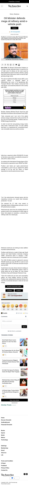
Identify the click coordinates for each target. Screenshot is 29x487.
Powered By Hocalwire (5, 483)
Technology (4, 439)
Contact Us (4, 470)
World (2, 435)
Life (2, 455)
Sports (3, 433)
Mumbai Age (4, 448)
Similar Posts (6, 405)
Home (2, 417)
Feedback (4, 465)
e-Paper (10, 1)
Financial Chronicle (6, 424)
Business (14, 28)
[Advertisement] (14, 142)
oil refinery (9, 290)
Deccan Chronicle (6, 420)
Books (3, 430)
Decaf (2, 450)
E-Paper (3, 463)
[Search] (27, 6)
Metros (3, 437)
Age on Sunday (15, 1)
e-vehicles (18, 290)
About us (3, 452)
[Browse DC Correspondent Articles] (4, 295)
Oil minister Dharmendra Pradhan (14, 286)
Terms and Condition (7, 461)
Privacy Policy (5, 468)
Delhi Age (4, 445)
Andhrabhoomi (5, 422)
